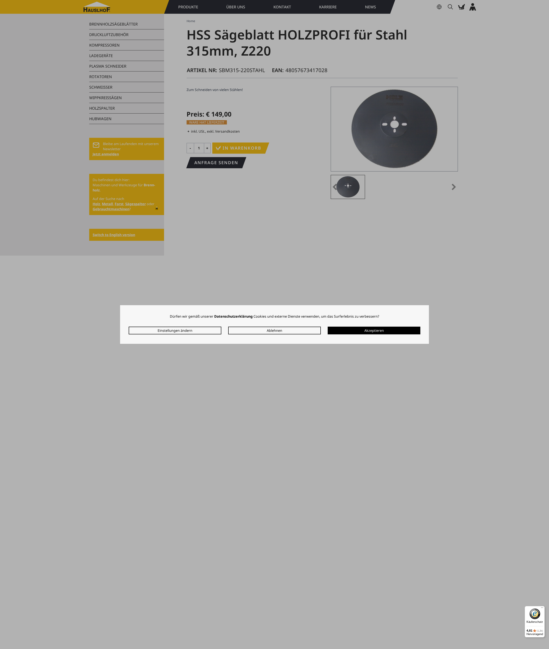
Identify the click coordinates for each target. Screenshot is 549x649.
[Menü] (542, 608)
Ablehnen (274, 330)
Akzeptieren (374, 330)
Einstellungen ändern (175, 330)
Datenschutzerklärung (233, 316)
